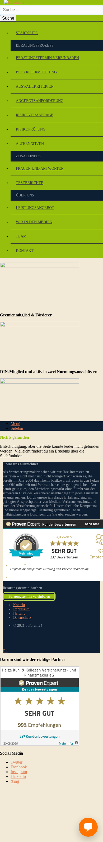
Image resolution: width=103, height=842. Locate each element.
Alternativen (30, 144)
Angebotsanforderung (39, 101)
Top (5, 651)
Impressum (21, 609)
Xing (15, 781)
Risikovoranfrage (34, 115)
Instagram (19, 771)
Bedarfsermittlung (36, 72)
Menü (15, 423)
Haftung (19, 613)
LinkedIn (18, 776)
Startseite (27, 33)
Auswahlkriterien (35, 86)
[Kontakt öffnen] (88, 827)
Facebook (19, 767)
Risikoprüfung (30, 129)
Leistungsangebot (35, 208)
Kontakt (25, 251)
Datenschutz (22, 618)
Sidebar (17, 428)
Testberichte (29, 183)
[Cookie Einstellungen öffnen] (39, 826)
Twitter (16, 762)
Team (21, 236)
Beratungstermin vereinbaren (47, 58)
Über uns (25, 195)
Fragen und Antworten (40, 169)
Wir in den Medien (34, 222)
